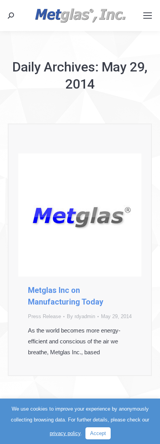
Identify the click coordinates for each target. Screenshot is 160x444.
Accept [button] (98, 433)
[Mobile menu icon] (147, 15)
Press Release (44, 316)
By (81, 316)
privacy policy (65, 433)
